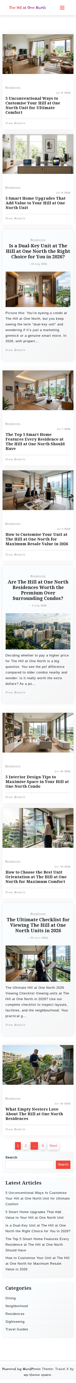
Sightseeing (15, 1322)
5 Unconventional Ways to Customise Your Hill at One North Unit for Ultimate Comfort (32, 105)
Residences (12, 87)
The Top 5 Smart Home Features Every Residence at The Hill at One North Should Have (35, 441)
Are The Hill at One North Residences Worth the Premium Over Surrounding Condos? (38, 590)
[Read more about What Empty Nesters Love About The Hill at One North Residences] (38, 1065)
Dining (10, 1298)
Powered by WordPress (21, 1369)
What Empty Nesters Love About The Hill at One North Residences (34, 1114)
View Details (15, 123)
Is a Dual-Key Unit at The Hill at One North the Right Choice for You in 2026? (38, 251)
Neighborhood (16, 1306)
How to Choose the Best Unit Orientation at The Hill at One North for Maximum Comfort (36, 877)
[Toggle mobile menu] (62, 7)
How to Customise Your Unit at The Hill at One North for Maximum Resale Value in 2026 (36, 539)
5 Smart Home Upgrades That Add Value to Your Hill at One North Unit (35, 203)
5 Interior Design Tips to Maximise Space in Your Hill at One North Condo (37, 782)
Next (53, 1146)
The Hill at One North (27, 7)
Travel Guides (16, 1329)
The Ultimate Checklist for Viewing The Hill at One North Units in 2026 (38, 925)
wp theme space (37, 1375)
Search (11, 1157)
